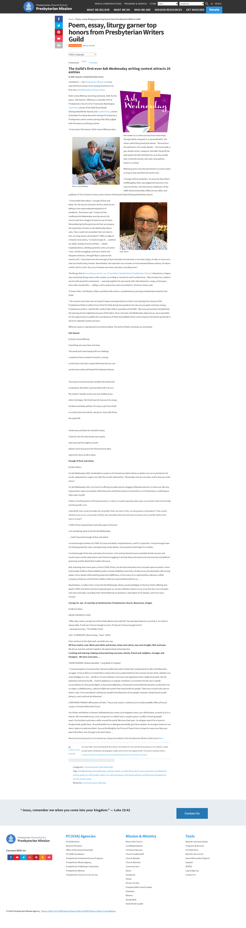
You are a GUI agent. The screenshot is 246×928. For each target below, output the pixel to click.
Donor (128, 870)
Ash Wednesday (85, 771)
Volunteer (130, 891)
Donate (214, 10)
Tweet (58, 24)
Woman (129, 895)
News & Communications (108, 3)
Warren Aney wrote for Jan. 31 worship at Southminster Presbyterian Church (117, 273)
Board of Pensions (74, 845)
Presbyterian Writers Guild (97, 82)
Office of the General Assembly (79, 849)
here (161, 738)
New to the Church (134, 841)
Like (57, 17)
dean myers (139, 771)
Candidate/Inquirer (134, 845)
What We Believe (98, 10)
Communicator (132, 866)
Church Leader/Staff (135, 854)
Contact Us (192, 813)
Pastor (129, 878)
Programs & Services (135, 3)
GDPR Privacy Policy (92, 911)
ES (212, 3)
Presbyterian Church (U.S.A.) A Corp (82, 874)
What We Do (122, 10)
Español (189, 862)
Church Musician (133, 862)
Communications (90, 782)
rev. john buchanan (114, 775)
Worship (102, 782)
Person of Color (132, 883)
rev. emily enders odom (95, 775)
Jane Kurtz (73, 107)
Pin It (57, 30)
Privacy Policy (47, 911)
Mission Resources (168, 10)
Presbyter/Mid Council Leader (139, 887)
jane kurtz (150, 771)
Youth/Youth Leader (134, 903)
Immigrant (130, 874)
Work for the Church (194, 854)
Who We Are (142, 10)
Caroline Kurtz (104, 111)
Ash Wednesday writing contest (91, 89)
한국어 (218, 3)
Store (153, 3)
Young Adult (131, 899)
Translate (93, 62)
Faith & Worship (106, 767)
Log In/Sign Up (192, 870)
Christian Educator (134, 849)
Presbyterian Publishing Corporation (82, 866)
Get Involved (195, 10)
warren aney (85, 778)
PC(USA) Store (192, 849)
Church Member (133, 858)
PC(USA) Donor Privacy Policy (68, 911)
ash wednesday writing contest (106, 771)
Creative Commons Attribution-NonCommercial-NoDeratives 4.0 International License (114, 755)
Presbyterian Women (75, 870)
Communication (75, 45)
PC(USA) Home (72, 841)
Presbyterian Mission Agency (78, 862)
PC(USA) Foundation (75, 854)
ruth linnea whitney (132, 775)
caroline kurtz (127, 771)
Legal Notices (109, 911)
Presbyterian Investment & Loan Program (84, 858)
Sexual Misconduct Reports (198, 858)
